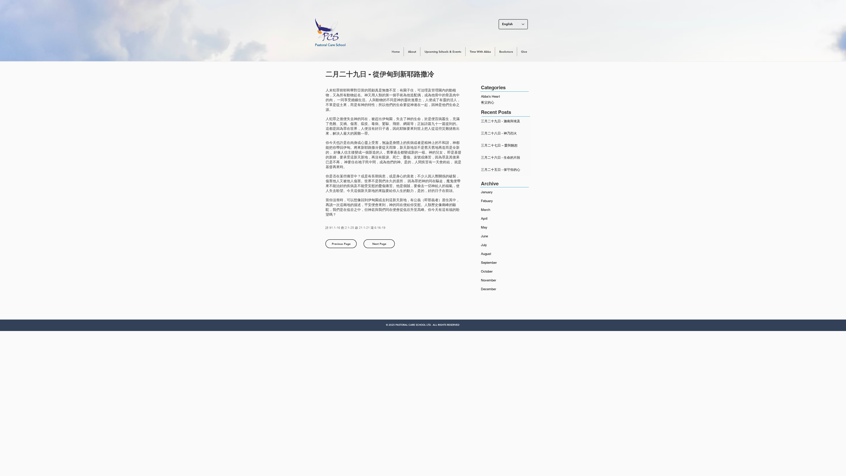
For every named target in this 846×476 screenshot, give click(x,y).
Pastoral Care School (330, 45)
